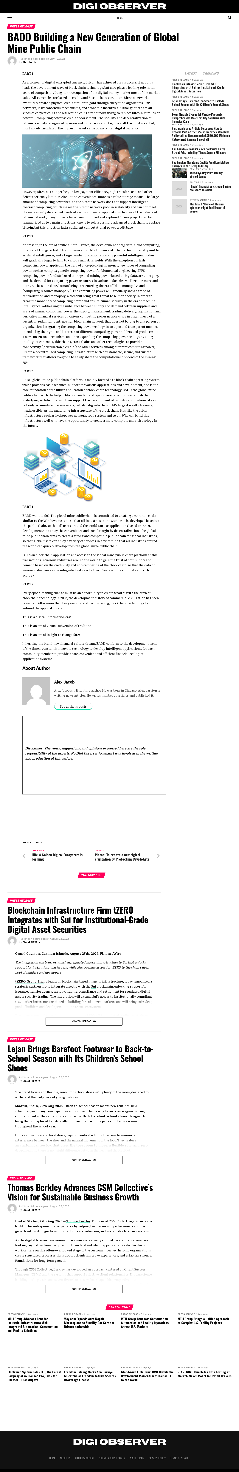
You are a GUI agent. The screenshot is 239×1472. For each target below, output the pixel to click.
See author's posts (73, 706)
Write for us (137, 1458)
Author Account (84, 1458)
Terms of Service (180, 1458)
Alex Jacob (29, 62)
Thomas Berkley (78, 1221)
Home (119, 17)
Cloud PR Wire (31, 942)
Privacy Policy (157, 1458)
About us (65, 1458)
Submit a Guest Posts (112, 1458)
